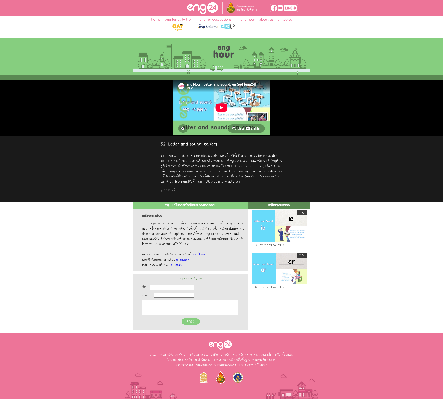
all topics (285, 19)
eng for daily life (178, 19)
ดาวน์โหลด (199, 254)
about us (266, 19)
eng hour (248, 19)
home (156, 19)
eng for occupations (216, 19)
